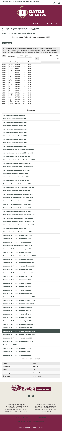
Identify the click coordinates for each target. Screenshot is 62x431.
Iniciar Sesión (27, 1)
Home (7, 28)
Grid (4, 55)
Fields (57, 55)
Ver (5, 33)
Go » (58, 58)
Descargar (32, 33)
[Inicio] (31, 12)
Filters (52, 55)
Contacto (5, 1)
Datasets (14, 28)
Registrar (36, 1)
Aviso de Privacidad (15, 1)
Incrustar (8, 43)
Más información (52, 23)
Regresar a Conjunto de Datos (17, 33)
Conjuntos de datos (39, 23)
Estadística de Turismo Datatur (28, 28)
